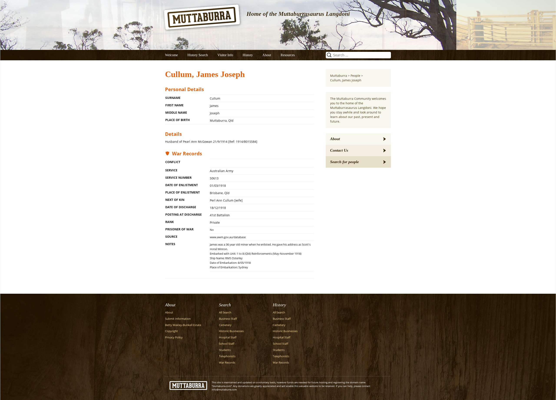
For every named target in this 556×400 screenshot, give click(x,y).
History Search (197, 55)
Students (225, 350)
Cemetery (225, 325)
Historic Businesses (231, 331)
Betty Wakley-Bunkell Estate (183, 325)
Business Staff (228, 319)
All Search (225, 312)
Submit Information (178, 319)
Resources (288, 55)
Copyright (171, 331)
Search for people (344, 162)
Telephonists (227, 356)
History (248, 55)
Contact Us (339, 150)
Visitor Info (225, 55)
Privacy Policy (174, 337)
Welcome (171, 55)
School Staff (226, 344)
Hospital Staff (228, 337)
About (266, 55)
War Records (227, 362)
